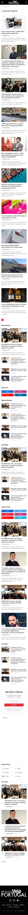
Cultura (10, 907)
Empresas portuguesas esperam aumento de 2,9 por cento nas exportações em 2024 (11, 186)
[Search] (26, 2)
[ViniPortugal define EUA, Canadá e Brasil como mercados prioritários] (14, 115)
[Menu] (2, 2)
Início (2, 6)
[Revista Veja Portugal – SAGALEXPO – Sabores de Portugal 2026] (14, 22)
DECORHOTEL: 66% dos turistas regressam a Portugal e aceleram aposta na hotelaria (12, 346)
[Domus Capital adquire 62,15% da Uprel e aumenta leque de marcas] (14, 266)
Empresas (22, 905)
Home (3, 905)
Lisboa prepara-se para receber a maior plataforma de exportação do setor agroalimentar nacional (12, 95)
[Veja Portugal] (14, 2)
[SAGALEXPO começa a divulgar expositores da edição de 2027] (5, 371)
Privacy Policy (13, 710)
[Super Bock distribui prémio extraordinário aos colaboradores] (14, 236)
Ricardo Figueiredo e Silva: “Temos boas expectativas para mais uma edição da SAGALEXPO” (12, 155)
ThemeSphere (22, 910)
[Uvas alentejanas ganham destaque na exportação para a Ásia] (14, 207)
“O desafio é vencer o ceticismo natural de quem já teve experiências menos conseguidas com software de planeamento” (18, 360)
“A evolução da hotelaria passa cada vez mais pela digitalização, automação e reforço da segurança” (13, 630)
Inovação (8, 905)
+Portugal (15, 905)
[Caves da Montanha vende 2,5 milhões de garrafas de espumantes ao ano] (14, 295)
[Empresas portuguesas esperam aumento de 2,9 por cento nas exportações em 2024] (14, 175)
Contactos (17, 907)
